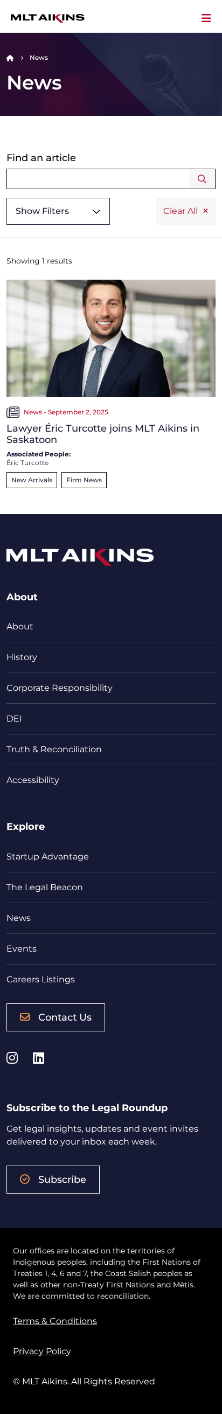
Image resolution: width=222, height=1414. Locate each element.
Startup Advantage (47, 856)
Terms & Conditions (55, 1321)
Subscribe (62, 1180)
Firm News (84, 480)
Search (202, 179)
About (19, 626)
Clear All (180, 211)
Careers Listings (40, 979)
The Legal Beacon (44, 887)
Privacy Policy (42, 1351)
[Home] (10, 57)
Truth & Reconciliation (54, 749)
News (18, 918)
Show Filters (42, 211)
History (21, 657)
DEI (14, 718)
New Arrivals (31, 480)
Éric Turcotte (27, 463)
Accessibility (32, 780)
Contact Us (65, 1017)
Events (21, 949)
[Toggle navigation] (206, 18)
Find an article (41, 158)
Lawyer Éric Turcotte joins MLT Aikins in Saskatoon (102, 434)
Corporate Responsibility (59, 688)
